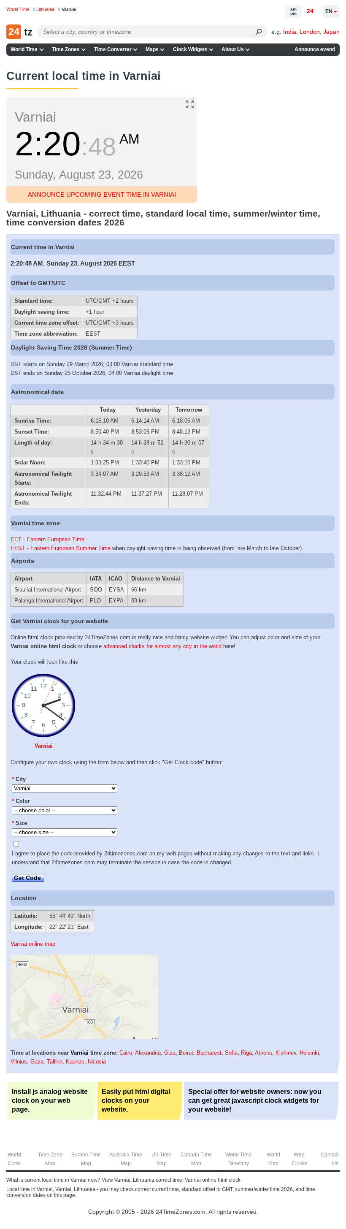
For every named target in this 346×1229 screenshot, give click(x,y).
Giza (170, 1053)
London (310, 31)
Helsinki (309, 1053)
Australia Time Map (125, 1159)
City (19, 779)
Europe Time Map (86, 1159)
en (328, 11)
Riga (246, 1053)
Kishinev (286, 1053)
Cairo (125, 1053)
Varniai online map (33, 944)
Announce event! (315, 49)
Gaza (36, 1061)
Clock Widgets (190, 49)
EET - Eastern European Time (47, 539)
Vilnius (19, 1061)
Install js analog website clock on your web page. (50, 1100)
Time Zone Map (50, 1159)
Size (19, 823)
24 (310, 11)
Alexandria (148, 1053)
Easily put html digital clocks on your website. (136, 1100)
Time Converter (113, 49)
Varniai (44, 746)
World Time (24, 49)
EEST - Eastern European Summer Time (61, 548)
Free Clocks (299, 1159)
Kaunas (75, 1061)
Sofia (231, 1053)
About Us (233, 49)
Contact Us (329, 1159)
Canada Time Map (196, 1159)
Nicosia (97, 1061)
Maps (152, 49)
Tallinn (54, 1061)
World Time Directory (238, 1159)
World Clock (14, 1159)
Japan (331, 31)
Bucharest (209, 1053)
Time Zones (66, 49)
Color (21, 801)
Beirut (186, 1053)
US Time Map (161, 1159)
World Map (273, 1159)
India (289, 31)
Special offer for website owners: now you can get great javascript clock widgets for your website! (255, 1100)
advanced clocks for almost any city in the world (162, 646)
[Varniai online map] (84, 1037)
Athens (263, 1053)
